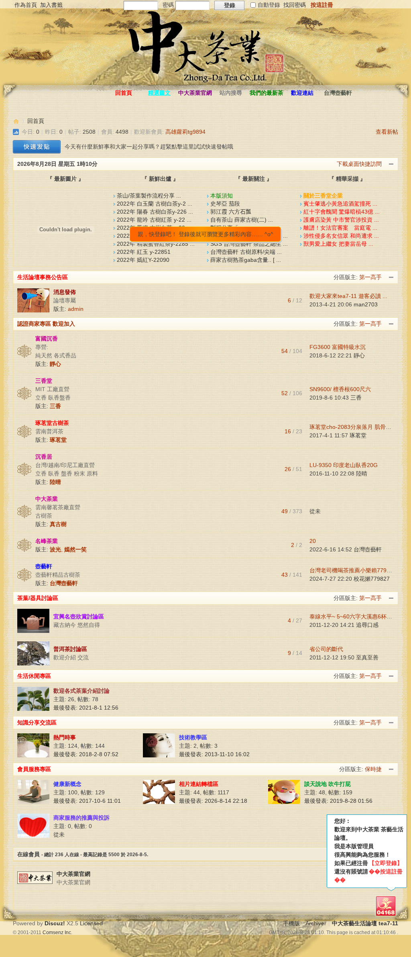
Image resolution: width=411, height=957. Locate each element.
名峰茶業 (46, 541)
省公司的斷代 (326, 649)
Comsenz (54, 932)
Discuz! (55, 923)
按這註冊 (322, 5)
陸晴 (361, 473)
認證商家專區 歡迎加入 (46, 323)
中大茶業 (46, 499)
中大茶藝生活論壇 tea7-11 (16, 121)
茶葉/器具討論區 (37, 598)
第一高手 (370, 277)
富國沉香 (46, 338)
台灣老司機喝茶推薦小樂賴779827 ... (356, 570)
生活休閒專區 (34, 676)
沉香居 (43, 456)
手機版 (291, 923)
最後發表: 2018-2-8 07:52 (85, 754)
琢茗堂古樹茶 (52, 423)
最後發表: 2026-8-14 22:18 (213, 801)
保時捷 (373, 769)
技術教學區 (193, 737)
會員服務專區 (34, 769)
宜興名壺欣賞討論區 (78, 616)
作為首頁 (25, 5)
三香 (356, 397)
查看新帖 (387, 132)
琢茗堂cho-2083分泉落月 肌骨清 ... (353, 427)
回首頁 (123, 93)
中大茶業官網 (195, 93)
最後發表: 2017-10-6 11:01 (87, 801)
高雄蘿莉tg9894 (185, 132)
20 (312, 541)
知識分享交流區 (37, 722)
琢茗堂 (358, 435)
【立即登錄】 (386, 863)
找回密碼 (294, 5)
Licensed (91, 923)
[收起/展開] (391, 277)
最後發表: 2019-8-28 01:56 (338, 801)
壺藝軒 (43, 566)
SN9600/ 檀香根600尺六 (340, 389)
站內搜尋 (231, 93)
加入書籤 (51, 5)
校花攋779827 (372, 578)
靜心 (359, 355)
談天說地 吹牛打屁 (327, 784)
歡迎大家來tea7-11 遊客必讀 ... (348, 296)
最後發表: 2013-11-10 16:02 (214, 754)
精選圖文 (159, 93)
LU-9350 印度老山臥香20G (343, 465)
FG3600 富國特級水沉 (337, 347)
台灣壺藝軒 (338, 93)
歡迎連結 (302, 93)
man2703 (366, 304)
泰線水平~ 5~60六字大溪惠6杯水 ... (354, 616)
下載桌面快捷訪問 (359, 164)
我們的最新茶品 (266, 95)
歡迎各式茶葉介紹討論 (81, 691)
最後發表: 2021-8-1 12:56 (85, 707)
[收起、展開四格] (391, 164)
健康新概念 (67, 784)
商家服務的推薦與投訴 (81, 817)
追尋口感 (367, 625)
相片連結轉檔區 (198, 784)
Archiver (315, 923)
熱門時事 (64, 737)
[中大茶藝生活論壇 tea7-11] (73, 77)
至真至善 (367, 657)
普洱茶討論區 (70, 649)
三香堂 (43, 380)
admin (75, 309)
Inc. (68, 932)
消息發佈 (64, 292)
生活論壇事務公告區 (42, 277)
